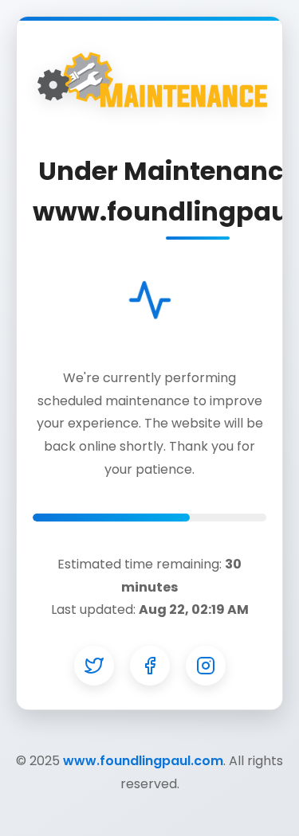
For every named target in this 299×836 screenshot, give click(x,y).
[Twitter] (94, 666)
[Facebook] (150, 666)
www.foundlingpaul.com (143, 761)
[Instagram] (206, 666)
